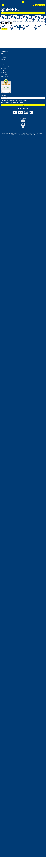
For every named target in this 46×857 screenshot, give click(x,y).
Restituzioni (3, 72)
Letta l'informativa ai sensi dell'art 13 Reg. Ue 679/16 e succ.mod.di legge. (15, 100)
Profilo (2, 53)
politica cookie (42, 0)
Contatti (2, 70)
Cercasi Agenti (23, 123)
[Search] (44, 13)
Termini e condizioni (5, 66)
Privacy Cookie (34, 134)
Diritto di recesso (4, 76)
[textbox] (23, 13)
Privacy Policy (3, 68)
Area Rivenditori (23, 118)
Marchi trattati (4, 64)
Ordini (2, 55)
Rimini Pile (10, 133)
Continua (4, 28)
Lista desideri (3, 57)
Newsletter (3, 59)
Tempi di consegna (4, 74)
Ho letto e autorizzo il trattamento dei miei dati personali (12, 102)
